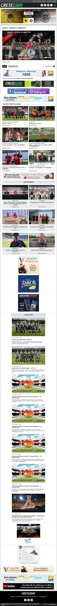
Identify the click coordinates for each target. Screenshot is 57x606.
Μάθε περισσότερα (52, 604)
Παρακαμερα (42, 200)
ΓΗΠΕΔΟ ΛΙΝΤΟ (6, 62)
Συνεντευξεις (15, 200)
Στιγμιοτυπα (5, 122)
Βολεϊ (4, 66)
